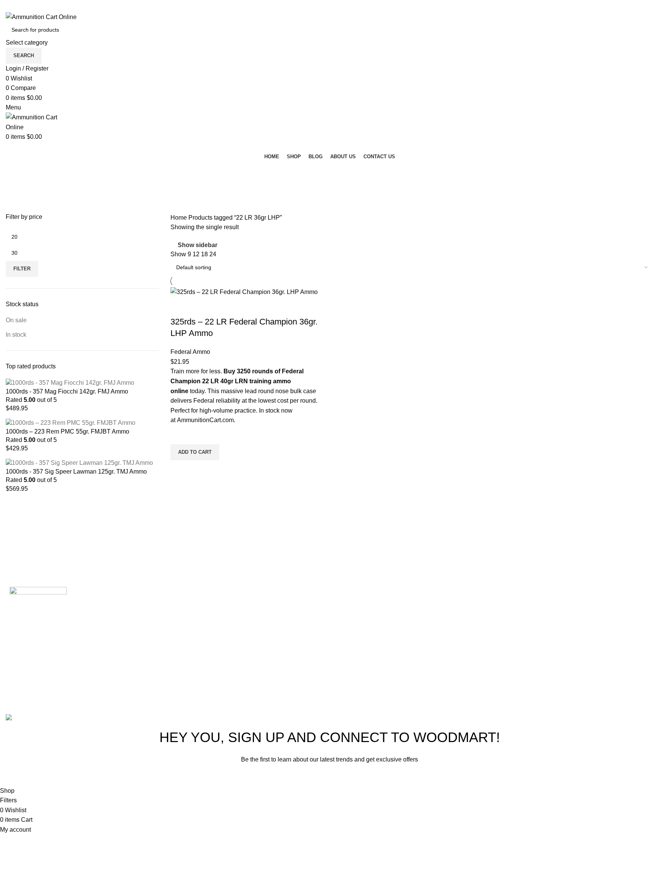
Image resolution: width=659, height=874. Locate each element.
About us (465, 662)
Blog (459, 644)
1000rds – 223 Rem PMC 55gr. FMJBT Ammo (67, 431)
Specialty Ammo (365, 644)
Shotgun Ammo (363, 627)
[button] (194, 452)
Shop (460, 627)
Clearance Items (365, 662)
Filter (22, 269)
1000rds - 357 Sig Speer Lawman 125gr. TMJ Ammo (76, 471)
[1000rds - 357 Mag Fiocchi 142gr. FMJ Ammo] (70, 382)
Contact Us (468, 679)
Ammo (351, 609)
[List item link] (604, 622)
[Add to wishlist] (180, 434)
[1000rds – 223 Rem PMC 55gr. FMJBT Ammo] (70, 422)
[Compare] (180, 306)
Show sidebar (197, 245)
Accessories (359, 679)
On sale (16, 320)
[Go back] (15, 170)
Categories (21, 208)
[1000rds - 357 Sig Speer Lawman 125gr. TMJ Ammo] (79, 462)
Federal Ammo (190, 352)
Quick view (180, 469)
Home (179, 217)
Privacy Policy (378, 777)
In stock (16, 334)
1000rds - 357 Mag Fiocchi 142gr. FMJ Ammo (67, 391)
